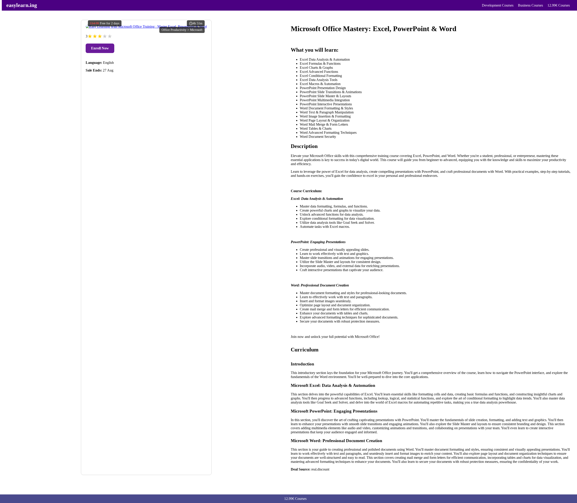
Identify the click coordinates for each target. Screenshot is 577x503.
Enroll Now (100, 48)
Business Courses (530, 5)
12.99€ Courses (558, 5)
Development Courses (497, 5)
